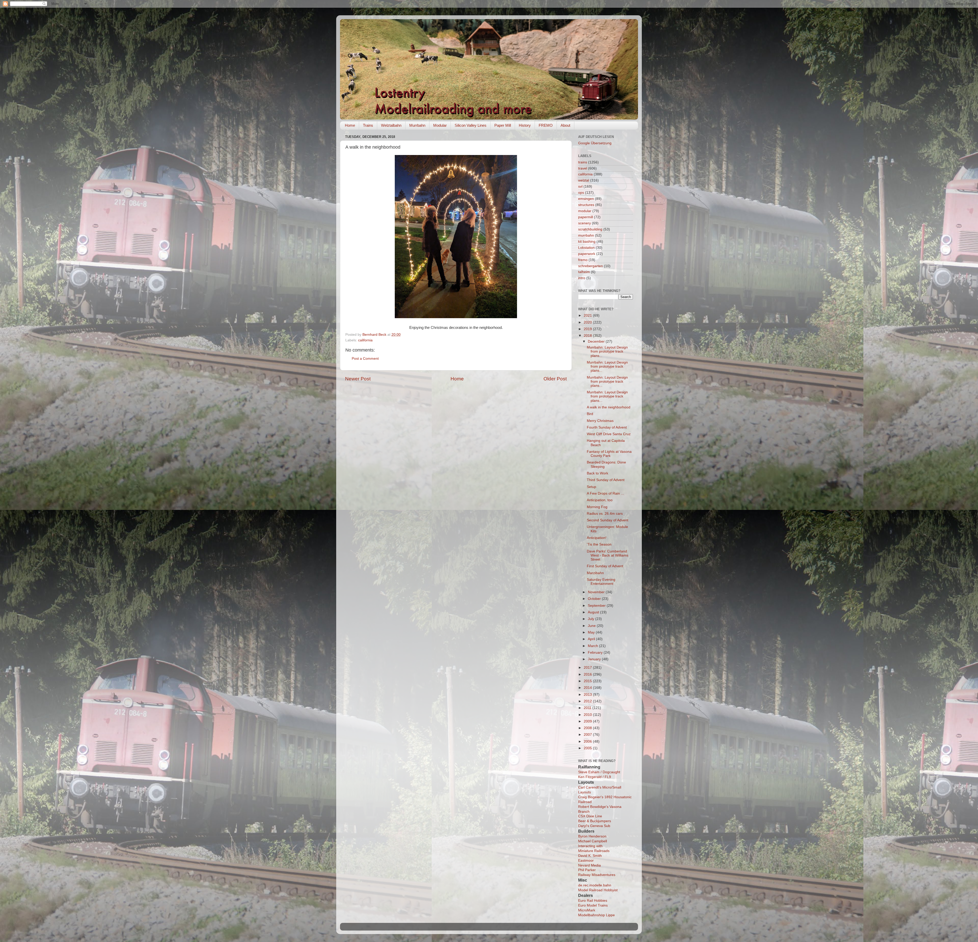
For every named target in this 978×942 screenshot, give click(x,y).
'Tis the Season (599, 544)
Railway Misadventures (596, 875)
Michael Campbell (592, 841)
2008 (588, 728)
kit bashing (586, 241)
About (565, 125)
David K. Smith (590, 856)
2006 (588, 741)
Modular (440, 125)
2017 (588, 667)
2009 (588, 721)
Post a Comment (365, 358)
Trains (368, 125)
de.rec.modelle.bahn (594, 885)
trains (582, 162)
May (592, 632)
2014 (588, 688)
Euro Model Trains (593, 905)
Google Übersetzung (595, 143)
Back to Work (597, 473)
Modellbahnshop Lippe (596, 915)
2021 (588, 315)
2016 (588, 674)
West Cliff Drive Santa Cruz (609, 434)
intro (581, 278)
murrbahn (586, 235)
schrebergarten (590, 266)
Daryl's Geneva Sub (594, 826)
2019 (588, 329)
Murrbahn (417, 125)
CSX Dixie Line (590, 816)
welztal (583, 180)
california (365, 340)
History (525, 125)
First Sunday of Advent (605, 566)
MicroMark (586, 910)
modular (584, 211)
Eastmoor (586, 860)
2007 (588, 735)
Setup (591, 487)
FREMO (546, 125)
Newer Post (358, 378)
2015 (588, 681)
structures (586, 205)
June (592, 626)
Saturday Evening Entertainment (601, 582)
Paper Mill (502, 125)
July (591, 619)
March (593, 646)
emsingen (586, 199)
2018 (588, 336)
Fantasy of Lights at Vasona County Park (609, 454)
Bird (590, 414)
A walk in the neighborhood (608, 407)
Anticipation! (596, 538)
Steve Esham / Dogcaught (599, 772)
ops (581, 193)
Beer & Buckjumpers (594, 821)
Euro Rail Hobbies (592, 900)
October (595, 599)
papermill (585, 217)
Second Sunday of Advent (607, 520)
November (597, 592)
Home (350, 125)
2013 (588, 694)
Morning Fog (597, 507)
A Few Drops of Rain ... (605, 493)
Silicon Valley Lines (470, 125)
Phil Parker (587, 870)
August (594, 612)
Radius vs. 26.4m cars (605, 513)
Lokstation (586, 248)
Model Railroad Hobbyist (598, 890)
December (597, 341)
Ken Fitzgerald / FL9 (594, 777)
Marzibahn (595, 573)
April (592, 639)
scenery (584, 223)
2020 (588, 322)
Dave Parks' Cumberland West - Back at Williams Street (607, 555)
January (595, 659)
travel (582, 168)
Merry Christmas (600, 421)
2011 (588, 708)
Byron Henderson (592, 836)
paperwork (586, 254)
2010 (588, 715)
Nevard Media (589, 865)
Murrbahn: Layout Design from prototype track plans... (607, 351)
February (596, 652)
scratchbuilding (590, 229)
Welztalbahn (391, 125)
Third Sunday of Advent (605, 480)
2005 (588, 748)
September (597, 606)
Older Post (555, 378)
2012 (588, 701)
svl (580, 186)
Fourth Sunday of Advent (607, 427)
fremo (583, 260)
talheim (584, 272)
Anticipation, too (600, 500)
